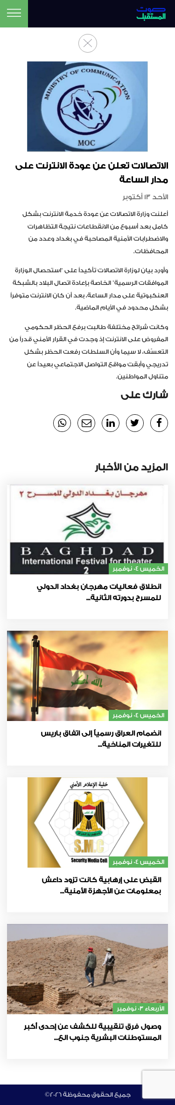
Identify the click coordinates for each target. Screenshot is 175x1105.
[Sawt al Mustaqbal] (147, 12)
